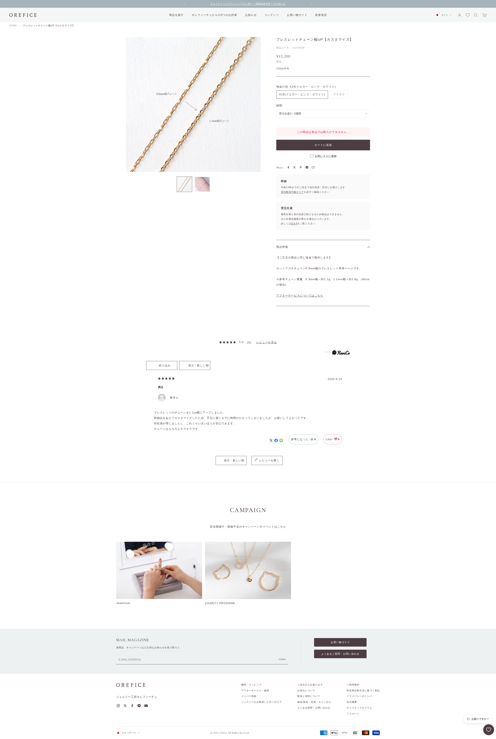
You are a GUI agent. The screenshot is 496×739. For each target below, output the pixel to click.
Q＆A (294, 223)
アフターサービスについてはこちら (299, 295)
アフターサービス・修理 (255, 690)
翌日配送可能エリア (292, 192)
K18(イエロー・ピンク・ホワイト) (302, 94)
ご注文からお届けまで (310, 684)
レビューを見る (266, 342)
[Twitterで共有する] (294, 167)
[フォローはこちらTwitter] (125, 706)
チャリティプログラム (359, 707)
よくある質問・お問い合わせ (314, 707)
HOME (13, 25)
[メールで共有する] (313, 167)
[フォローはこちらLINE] (139, 706)
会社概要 (352, 702)
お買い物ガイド (297, 14)
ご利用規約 (353, 684)
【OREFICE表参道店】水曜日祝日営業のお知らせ (248, 4)
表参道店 (321, 14)
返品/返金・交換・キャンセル (314, 702)
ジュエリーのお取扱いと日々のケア (261, 702)
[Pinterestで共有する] (300, 167)
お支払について (306, 690)
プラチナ (339, 94)
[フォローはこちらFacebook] (132, 706)
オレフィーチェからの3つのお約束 (214, 14)
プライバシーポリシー (359, 696)
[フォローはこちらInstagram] (118, 706)
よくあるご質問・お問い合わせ (340, 653)
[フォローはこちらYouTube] (146, 706)
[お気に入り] (488, 729)
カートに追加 (323, 144)
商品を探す (176, 14)
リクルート (353, 713)
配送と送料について (308, 696)
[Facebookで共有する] (288, 167)
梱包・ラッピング (251, 684)
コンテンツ (271, 14)
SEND (282, 659)
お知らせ (251, 14)
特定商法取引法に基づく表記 (363, 690)
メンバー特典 (249, 696)
